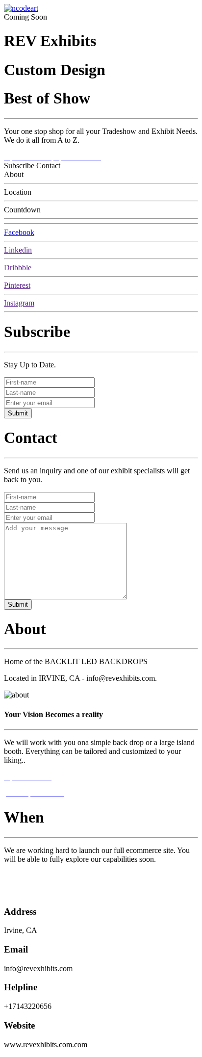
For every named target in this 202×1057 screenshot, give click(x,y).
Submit (18, 413)
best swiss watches (33, 892)
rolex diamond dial (33, 876)
